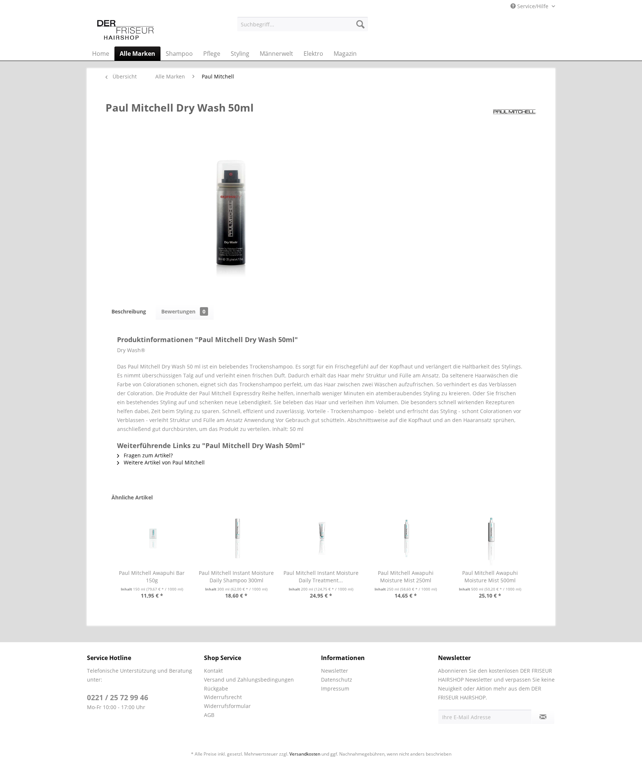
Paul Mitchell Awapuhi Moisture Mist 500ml (490, 576)
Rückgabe (216, 688)
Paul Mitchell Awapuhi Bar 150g (152, 576)
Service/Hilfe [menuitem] (533, 6)
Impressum (335, 688)
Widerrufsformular (227, 705)
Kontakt (213, 670)
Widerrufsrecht (223, 697)
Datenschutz (336, 679)
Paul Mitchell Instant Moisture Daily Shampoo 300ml (236, 576)
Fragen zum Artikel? (147, 455)
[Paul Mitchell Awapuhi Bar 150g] (152, 540)
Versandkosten (304, 754)
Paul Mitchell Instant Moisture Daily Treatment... (321, 576)
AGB (209, 714)
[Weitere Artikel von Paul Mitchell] (514, 115)
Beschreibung (128, 311)
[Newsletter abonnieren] (543, 716)
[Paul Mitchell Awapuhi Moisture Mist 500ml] (490, 540)
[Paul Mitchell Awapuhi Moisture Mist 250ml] (405, 540)
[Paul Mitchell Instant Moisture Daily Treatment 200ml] (321, 540)
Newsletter (334, 670)
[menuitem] (302, 24)
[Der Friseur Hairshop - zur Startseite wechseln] (125, 30)
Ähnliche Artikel (132, 497)
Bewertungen (183, 311)
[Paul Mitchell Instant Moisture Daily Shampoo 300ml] (236, 540)
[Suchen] (360, 24)
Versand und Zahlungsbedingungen (249, 679)
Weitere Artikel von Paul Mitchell (163, 462)
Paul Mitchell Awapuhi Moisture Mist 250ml (406, 576)
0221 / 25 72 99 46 (117, 697)
